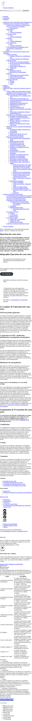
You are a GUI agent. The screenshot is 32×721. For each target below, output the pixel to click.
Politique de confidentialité (10, 524)
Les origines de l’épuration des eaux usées (14, 484)
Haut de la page (4, 496)
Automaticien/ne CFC (15, 101)
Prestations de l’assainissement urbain (16, 200)
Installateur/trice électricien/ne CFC (19, 103)
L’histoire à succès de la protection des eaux (18, 223)
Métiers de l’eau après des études (15, 137)
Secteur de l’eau (13, 194)
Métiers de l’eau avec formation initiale (17, 94)
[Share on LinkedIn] (4, 514)
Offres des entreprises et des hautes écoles (22, 167)
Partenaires (16, 192)
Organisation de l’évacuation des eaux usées (14, 485)
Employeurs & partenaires (16, 181)
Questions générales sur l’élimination (19, 59)
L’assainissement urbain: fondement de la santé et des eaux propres (19, 197)
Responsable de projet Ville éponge (19, 160)
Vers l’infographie (6, 274)
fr (3, 3)
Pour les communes (8, 7)
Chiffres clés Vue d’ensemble (17, 219)
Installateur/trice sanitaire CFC (18, 104)
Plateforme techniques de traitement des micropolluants (17, 492)
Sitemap (5, 527)
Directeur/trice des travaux (16, 135)
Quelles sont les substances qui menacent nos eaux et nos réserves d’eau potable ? (18, 25)
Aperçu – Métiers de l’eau (19, 92)
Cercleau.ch (6, 502)
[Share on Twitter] (4, 511)
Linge (11, 84)
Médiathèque (6, 87)
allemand (5, 16)
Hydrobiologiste (14, 150)
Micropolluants (14, 28)
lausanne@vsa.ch (23, 531)
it (3, 5)
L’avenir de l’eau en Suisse (10, 504)
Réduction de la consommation (18, 72)
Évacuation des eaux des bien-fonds (19, 201)
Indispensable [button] (3, 565)
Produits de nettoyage (12, 79)
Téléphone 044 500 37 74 (11, 531)
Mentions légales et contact (10, 525)
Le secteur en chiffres (12, 217)
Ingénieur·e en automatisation (17, 156)
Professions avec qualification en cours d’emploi (19, 115)
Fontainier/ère (13, 132)
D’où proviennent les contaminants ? (17, 47)
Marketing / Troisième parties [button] (7, 686)
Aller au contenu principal (6, 698)
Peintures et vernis (11, 34)
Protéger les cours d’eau (17, 22)
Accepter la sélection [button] (5, 697)
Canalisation (13, 206)
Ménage (12, 81)
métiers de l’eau (14, 216)
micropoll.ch (6, 499)
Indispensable (5, 567)
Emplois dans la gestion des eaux (21, 173)
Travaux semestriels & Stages (20, 188)
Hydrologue (13, 153)
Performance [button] (3, 668)
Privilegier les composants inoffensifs (19, 62)
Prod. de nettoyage (11, 42)
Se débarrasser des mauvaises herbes (19, 75)
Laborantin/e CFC (14, 106)
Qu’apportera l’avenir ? (13, 212)
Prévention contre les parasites (17, 78)
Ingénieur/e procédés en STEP (18, 145)
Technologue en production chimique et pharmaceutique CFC (20, 112)
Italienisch (6, 19)
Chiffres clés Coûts (15, 220)
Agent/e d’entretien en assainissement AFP (21, 100)
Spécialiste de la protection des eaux (19, 154)
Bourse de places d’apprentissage (21, 172)
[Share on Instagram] (4, 521)
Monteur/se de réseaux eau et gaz (18, 134)
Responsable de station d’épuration (19, 159)
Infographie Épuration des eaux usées (13, 482)
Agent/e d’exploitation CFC (17, 107)
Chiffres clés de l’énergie (16, 222)
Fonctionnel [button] (3, 659)
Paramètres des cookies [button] (13, 545)
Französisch (6, 18)
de (4, 2)
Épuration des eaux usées (16, 207)
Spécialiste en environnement (17, 157)
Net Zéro (12, 213)
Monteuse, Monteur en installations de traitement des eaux (20, 121)
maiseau (5, 85)
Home (1, 230)
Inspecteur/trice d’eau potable (17, 151)
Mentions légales (4, 564)
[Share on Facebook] (4, 518)
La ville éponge (14, 214)
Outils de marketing (18, 182)
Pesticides (9, 38)
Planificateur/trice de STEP (17, 141)
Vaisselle (12, 82)
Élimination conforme (15, 70)
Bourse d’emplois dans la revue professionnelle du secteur (21, 175)
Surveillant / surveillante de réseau (18, 116)
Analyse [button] (2, 677)
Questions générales (12, 54)
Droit (8, 50)
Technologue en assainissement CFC (19, 98)
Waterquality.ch (7, 501)
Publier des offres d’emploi (20, 187)
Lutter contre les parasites (16, 76)
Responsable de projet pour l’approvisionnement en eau (17, 143)
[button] (6, 700)
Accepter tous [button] (3, 545)
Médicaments (10, 29)
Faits (11, 31)
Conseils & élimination (16, 32)
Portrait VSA (6, 491)
